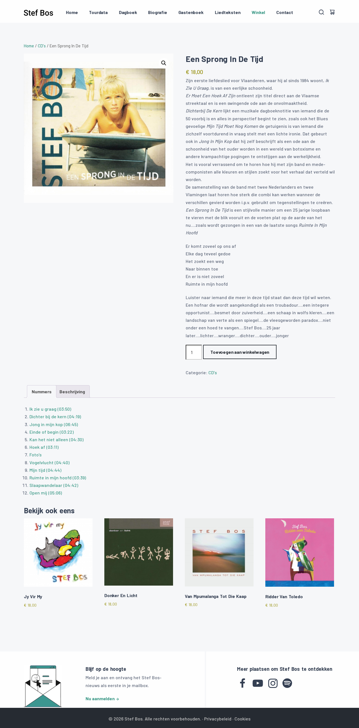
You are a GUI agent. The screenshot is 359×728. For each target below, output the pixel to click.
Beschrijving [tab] (72, 391)
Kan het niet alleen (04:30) (56, 439)
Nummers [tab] (42, 391)
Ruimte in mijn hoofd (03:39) (57, 477)
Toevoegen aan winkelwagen (239, 352)
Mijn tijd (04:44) (45, 470)
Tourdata (98, 12)
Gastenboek (191, 12)
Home (72, 12)
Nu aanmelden (100, 698)
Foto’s (35, 454)
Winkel (258, 12)
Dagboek (128, 12)
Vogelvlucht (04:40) (49, 462)
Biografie (157, 12)
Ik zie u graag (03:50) (50, 409)
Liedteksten (228, 12)
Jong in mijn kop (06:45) (53, 424)
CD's (42, 45)
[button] (164, 63)
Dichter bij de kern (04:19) (55, 416)
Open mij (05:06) (45, 492)
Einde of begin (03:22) (51, 432)
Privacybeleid (217, 718)
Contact (284, 12)
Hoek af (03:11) (44, 447)
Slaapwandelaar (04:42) (53, 485)
